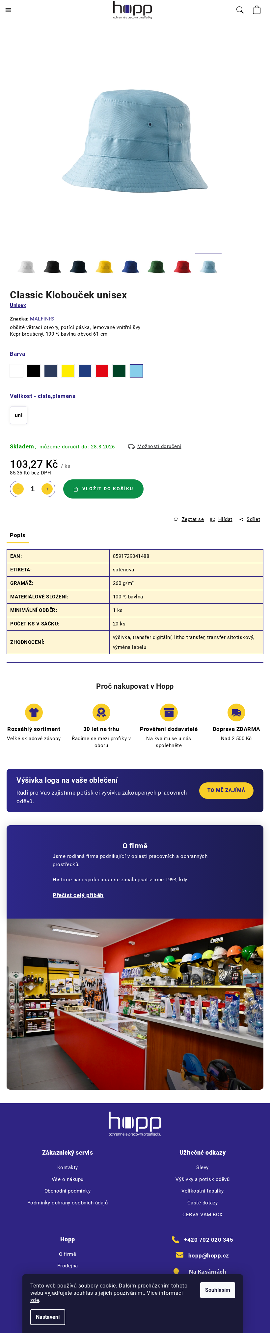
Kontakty (67, 1167)
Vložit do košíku (107, 488)
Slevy (202, 1167)
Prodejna (67, 1266)
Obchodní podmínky (67, 1191)
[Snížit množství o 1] (18, 489)
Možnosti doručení (159, 446)
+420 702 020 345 (208, 1239)
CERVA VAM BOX (202, 1215)
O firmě (67, 1254)
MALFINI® (42, 319)
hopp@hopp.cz (208, 1255)
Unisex (18, 305)
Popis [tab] (18, 535)
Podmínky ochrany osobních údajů (67, 1203)
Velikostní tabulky (202, 1191)
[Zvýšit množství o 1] (47, 489)
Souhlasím (217, 1290)
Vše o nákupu (68, 1179)
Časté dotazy (202, 1203)
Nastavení (48, 1317)
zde (34, 1300)
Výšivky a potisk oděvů (203, 1179)
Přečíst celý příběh (78, 895)
